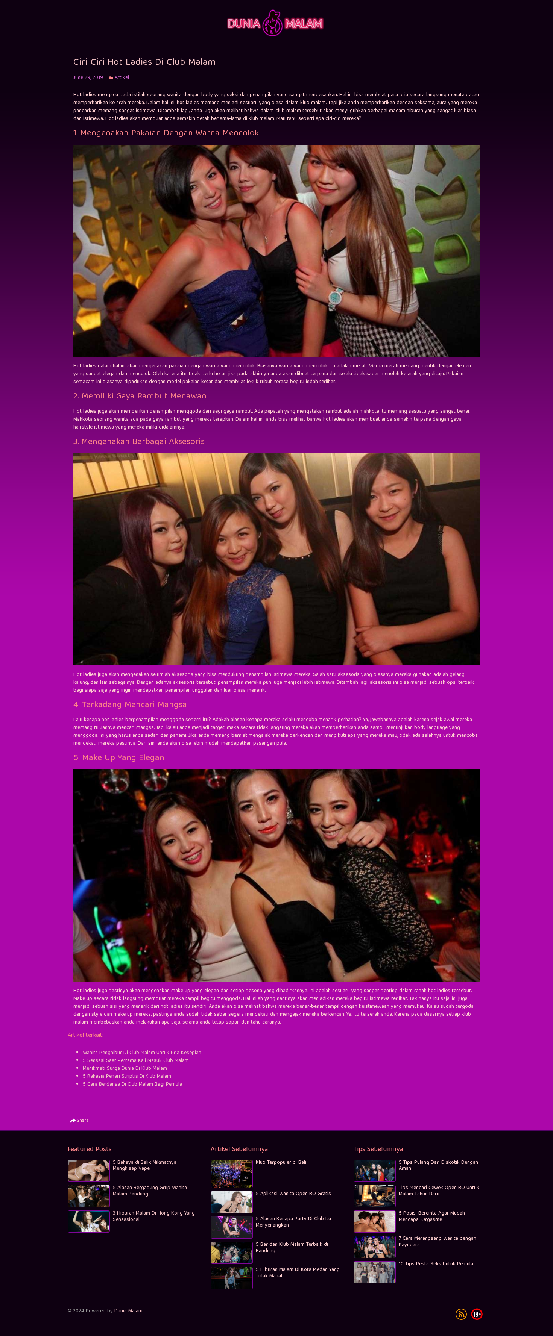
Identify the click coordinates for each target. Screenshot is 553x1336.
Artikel (122, 77)
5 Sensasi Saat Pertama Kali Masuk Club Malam (136, 1060)
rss (461, 1314)
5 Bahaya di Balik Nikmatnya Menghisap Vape (144, 1166)
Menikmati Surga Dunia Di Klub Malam (125, 1068)
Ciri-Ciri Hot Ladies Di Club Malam (144, 62)
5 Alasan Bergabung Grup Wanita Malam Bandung (150, 1191)
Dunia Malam (128, 1311)
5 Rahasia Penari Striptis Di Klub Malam (127, 1076)
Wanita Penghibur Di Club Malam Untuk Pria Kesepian (142, 1052)
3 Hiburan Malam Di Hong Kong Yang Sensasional (154, 1216)
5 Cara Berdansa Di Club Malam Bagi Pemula (132, 1084)
